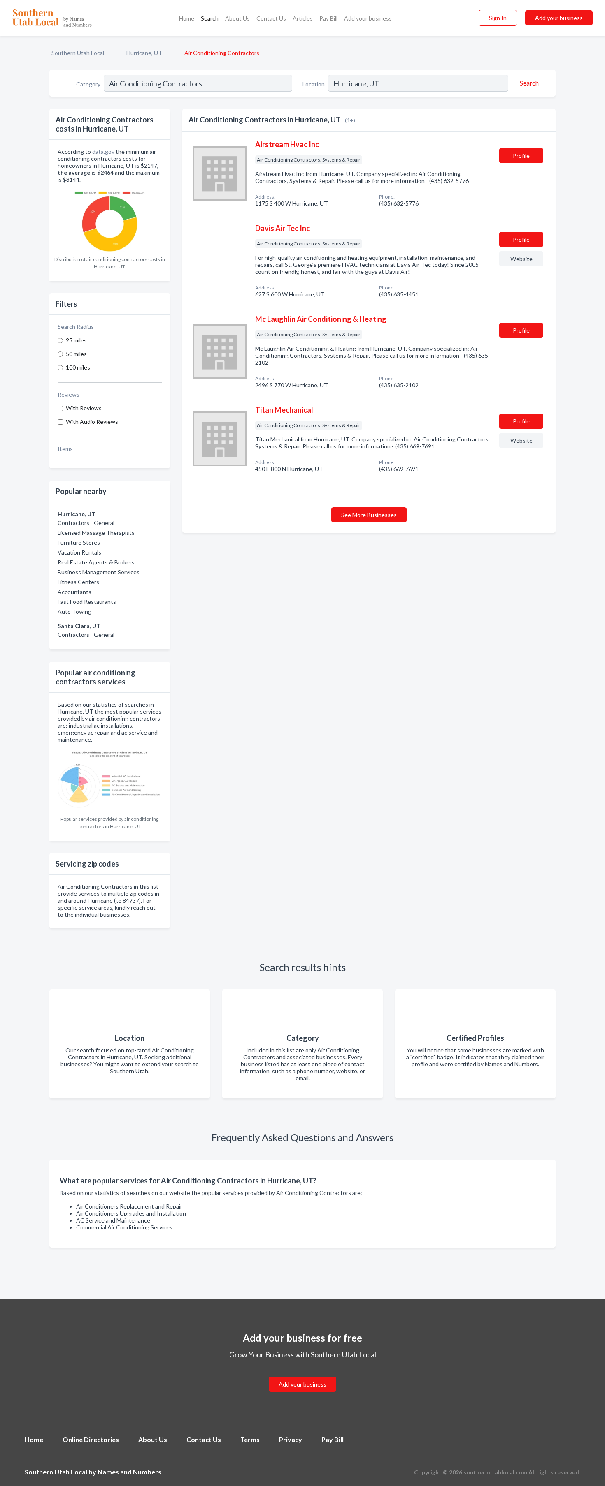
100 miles (78, 367)
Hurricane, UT (144, 52)
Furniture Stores (79, 542)
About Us (237, 18)
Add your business (368, 18)
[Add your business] (302, 1374)
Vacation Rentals (79, 552)
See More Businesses (369, 514)
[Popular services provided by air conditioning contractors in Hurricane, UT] (110, 779)
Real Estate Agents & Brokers (96, 562)
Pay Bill (328, 18)
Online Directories (91, 1439)
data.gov (103, 151)
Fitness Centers (78, 581)
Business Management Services (99, 572)
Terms (250, 1439)
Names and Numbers (129, 1472)
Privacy (290, 1439)
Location (313, 84)
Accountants (74, 591)
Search (210, 18)
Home (186, 18)
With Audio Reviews (92, 421)
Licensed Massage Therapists (96, 532)
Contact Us (271, 18)
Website (521, 258)
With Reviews (84, 407)
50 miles (76, 353)
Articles (303, 18)
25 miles (76, 340)
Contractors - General (86, 522)
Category (88, 84)
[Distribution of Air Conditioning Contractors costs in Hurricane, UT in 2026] (110, 220)
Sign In (498, 17)
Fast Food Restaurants (87, 601)
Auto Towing (74, 611)
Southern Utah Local (77, 52)
